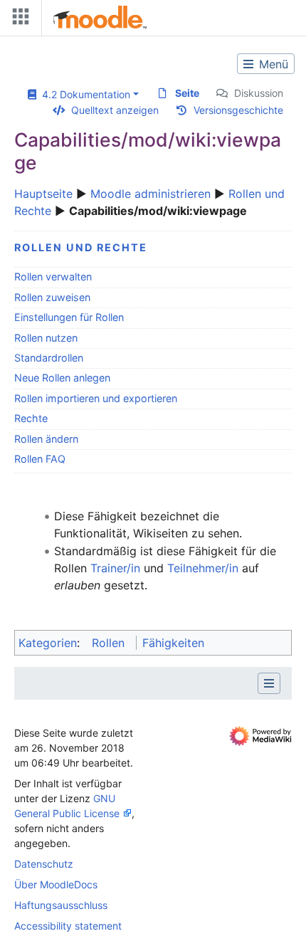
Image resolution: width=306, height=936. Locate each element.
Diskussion (258, 93)
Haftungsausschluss (60, 905)
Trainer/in (115, 568)
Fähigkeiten (173, 643)
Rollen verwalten (53, 276)
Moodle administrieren (150, 193)
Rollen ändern (46, 439)
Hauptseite (43, 193)
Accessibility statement (68, 926)
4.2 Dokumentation (83, 94)
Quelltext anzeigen (115, 110)
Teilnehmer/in (202, 568)
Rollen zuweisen (52, 297)
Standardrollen (48, 358)
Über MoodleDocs (55, 884)
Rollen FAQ (39, 459)
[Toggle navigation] (18, 19)
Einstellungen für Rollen (69, 317)
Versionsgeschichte (238, 110)
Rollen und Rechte (80, 247)
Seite (187, 93)
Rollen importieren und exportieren (95, 398)
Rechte (31, 418)
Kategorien (48, 643)
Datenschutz (43, 864)
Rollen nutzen (46, 338)
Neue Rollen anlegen (62, 378)
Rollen (108, 643)
